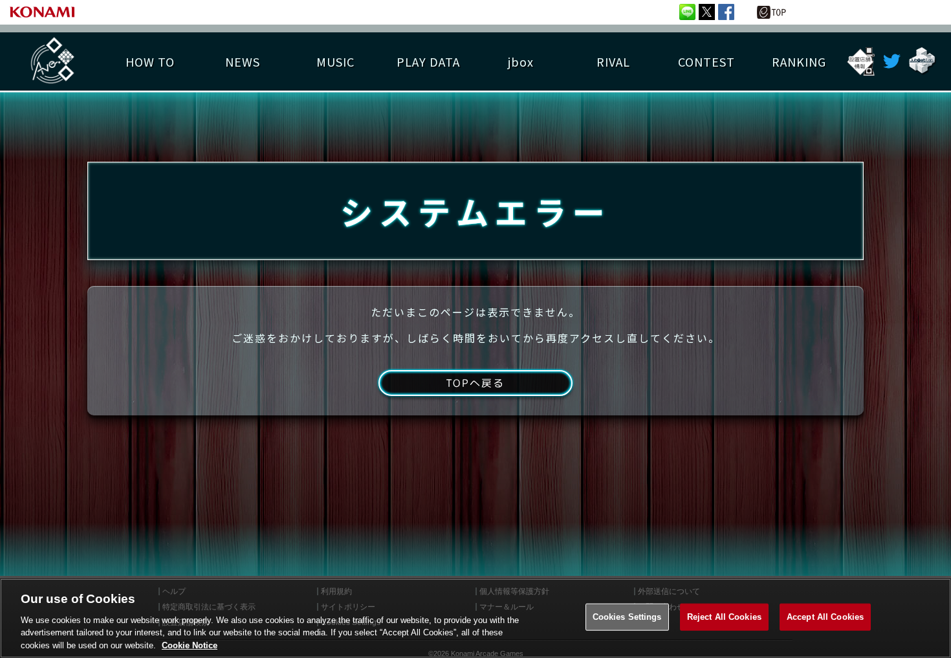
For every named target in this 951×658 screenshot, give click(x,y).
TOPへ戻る (475, 383)
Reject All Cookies (724, 617)
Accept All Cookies (825, 617)
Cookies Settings (627, 617)
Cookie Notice (189, 645)
